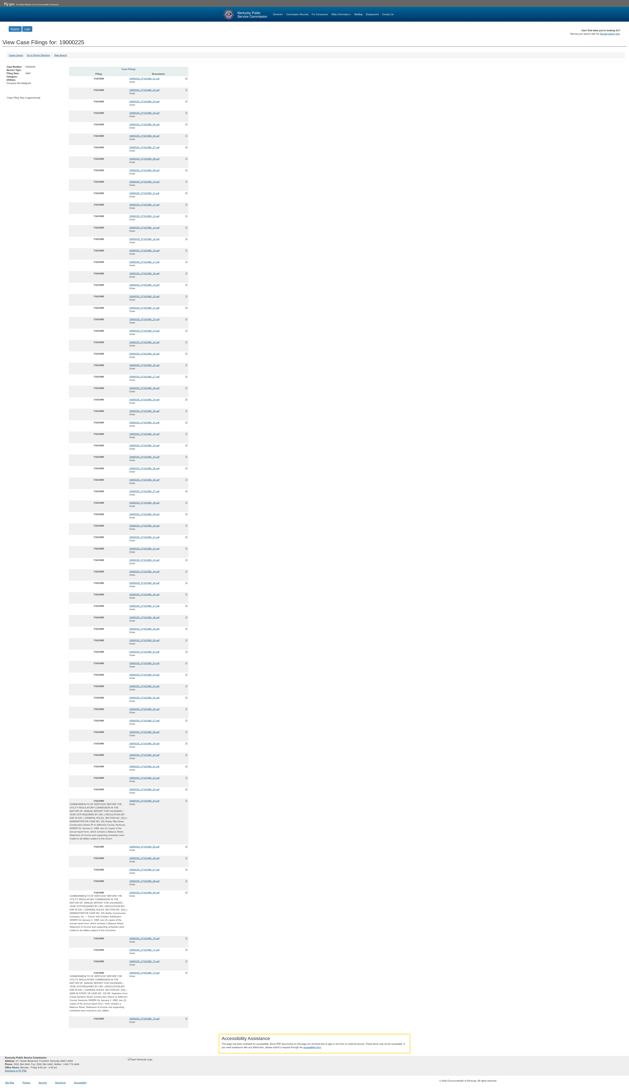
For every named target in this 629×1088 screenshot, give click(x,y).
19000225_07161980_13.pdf (144, 216)
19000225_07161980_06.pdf (144, 136)
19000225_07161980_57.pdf (144, 720)
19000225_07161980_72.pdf (144, 961)
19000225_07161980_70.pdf (144, 938)
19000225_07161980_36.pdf (144, 480)
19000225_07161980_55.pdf (144, 697)
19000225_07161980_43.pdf (144, 560)
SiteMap (358, 14)
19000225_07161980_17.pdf (144, 262)
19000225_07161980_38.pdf (144, 502)
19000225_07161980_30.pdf (144, 411)
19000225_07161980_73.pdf (144, 973)
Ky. (9, 3)
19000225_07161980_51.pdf (144, 652)
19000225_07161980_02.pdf (144, 90)
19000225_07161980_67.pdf (144, 869)
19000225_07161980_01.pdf (144, 78)
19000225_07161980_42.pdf (144, 548)
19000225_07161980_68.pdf (144, 881)
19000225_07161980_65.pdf (144, 846)
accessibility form (312, 1047)
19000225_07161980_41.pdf (144, 537)
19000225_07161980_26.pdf (144, 365)
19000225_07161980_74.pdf (144, 1018)
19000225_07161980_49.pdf (144, 629)
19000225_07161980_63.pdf (144, 789)
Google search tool (610, 33)
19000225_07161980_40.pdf (144, 525)
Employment (372, 14)
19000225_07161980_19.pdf (144, 285)
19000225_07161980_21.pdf (144, 308)
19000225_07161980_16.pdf (144, 250)
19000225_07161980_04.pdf (144, 113)
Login (27, 29)
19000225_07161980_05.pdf (144, 124)
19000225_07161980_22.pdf (144, 319)
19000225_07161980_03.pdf (144, 101)
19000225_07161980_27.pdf (144, 376)
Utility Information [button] (340, 14)
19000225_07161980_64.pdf (144, 801)
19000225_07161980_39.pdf (144, 514)
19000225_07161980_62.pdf (144, 778)
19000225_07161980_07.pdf (144, 147)
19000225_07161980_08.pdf (144, 159)
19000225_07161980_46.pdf (144, 594)
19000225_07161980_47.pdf (144, 606)
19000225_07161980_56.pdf (144, 709)
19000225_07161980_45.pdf (144, 583)
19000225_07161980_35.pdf (144, 468)
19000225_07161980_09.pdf (144, 170)
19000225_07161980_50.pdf (144, 640)
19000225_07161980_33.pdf (144, 445)
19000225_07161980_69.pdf (144, 892)
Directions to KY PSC (16, 1070)
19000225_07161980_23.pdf (144, 331)
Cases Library (16, 55)
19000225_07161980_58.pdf (144, 732)
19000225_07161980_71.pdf (144, 950)
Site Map (9, 1082)
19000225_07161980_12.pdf (144, 204)
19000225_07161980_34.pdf (144, 457)
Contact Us (388, 14)
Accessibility (80, 1082)
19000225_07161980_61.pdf (144, 766)
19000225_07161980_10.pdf (144, 181)
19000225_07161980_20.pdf (144, 296)
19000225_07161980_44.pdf (144, 571)
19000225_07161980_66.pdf (144, 858)
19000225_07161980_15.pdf (144, 239)
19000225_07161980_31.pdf (144, 422)
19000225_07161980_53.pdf (144, 674)
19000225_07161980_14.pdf (144, 227)
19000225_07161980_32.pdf (144, 434)
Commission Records (297, 14)
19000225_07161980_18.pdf (144, 273)
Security (42, 1082)
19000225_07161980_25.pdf (144, 353)
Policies (26, 1082)
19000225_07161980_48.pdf (144, 617)
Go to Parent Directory (38, 55)
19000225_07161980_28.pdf (144, 388)
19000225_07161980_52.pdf (144, 663)
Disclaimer (60, 1082)
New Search (60, 55)
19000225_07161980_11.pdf (144, 193)
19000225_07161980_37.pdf (144, 491)
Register (15, 29)
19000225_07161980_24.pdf (144, 342)
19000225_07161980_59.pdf (144, 743)
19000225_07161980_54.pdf (144, 686)
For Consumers (320, 14)
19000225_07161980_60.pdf (144, 755)
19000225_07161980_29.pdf (144, 399)
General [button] (277, 14)
